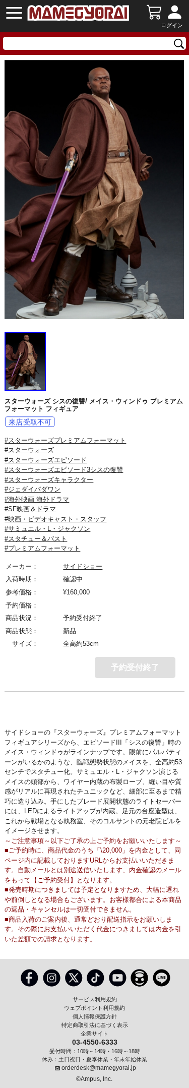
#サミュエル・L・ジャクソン (47, 528)
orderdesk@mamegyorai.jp (98, 1067)
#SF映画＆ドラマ (30, 509)
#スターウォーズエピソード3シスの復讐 (64, 469)
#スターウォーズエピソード (46, 460)
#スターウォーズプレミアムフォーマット (65, 440)
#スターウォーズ (29, 450)
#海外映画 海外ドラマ (37, 499)
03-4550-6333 (94, 1042)
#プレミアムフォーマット (42, 548)
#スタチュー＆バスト (36, 538)
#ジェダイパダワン (32, 489)
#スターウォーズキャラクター (49, 479)
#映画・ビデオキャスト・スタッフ (55, 519)
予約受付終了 (135, 667)
